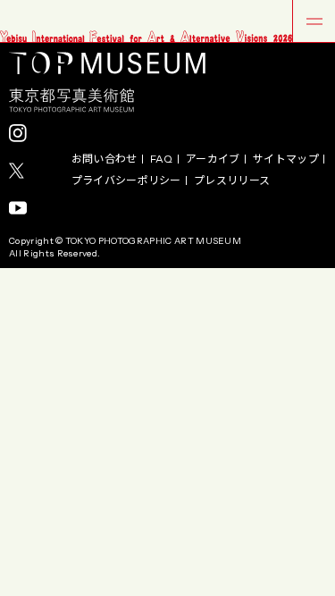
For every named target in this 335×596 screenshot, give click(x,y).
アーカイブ (213, 159)
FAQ (161, 159)
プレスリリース (232, 180)
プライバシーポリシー (126, 180)
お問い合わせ (104, 159)
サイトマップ (286, 159)
